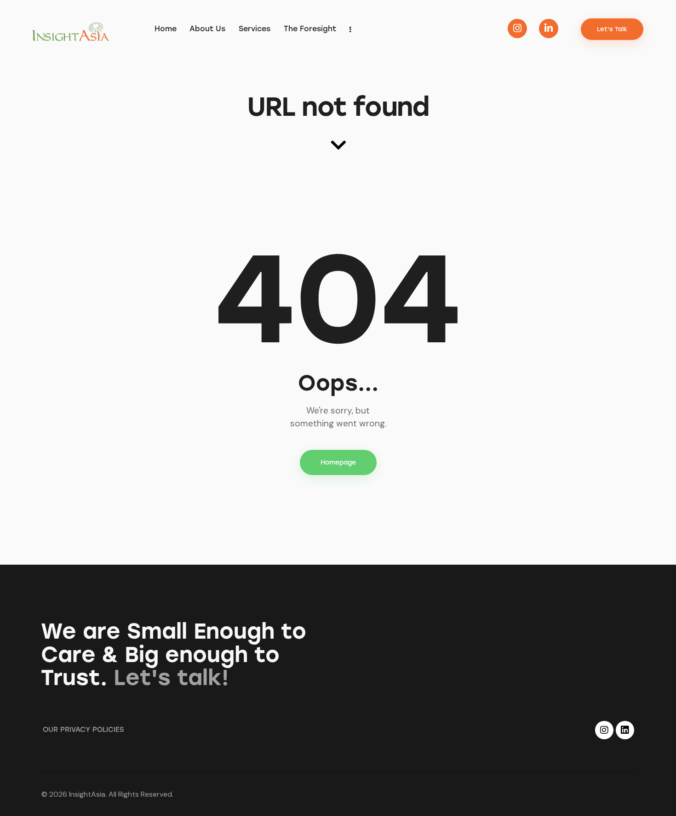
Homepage (338, 462)
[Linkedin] (625, 730)
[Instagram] (604, 730)
